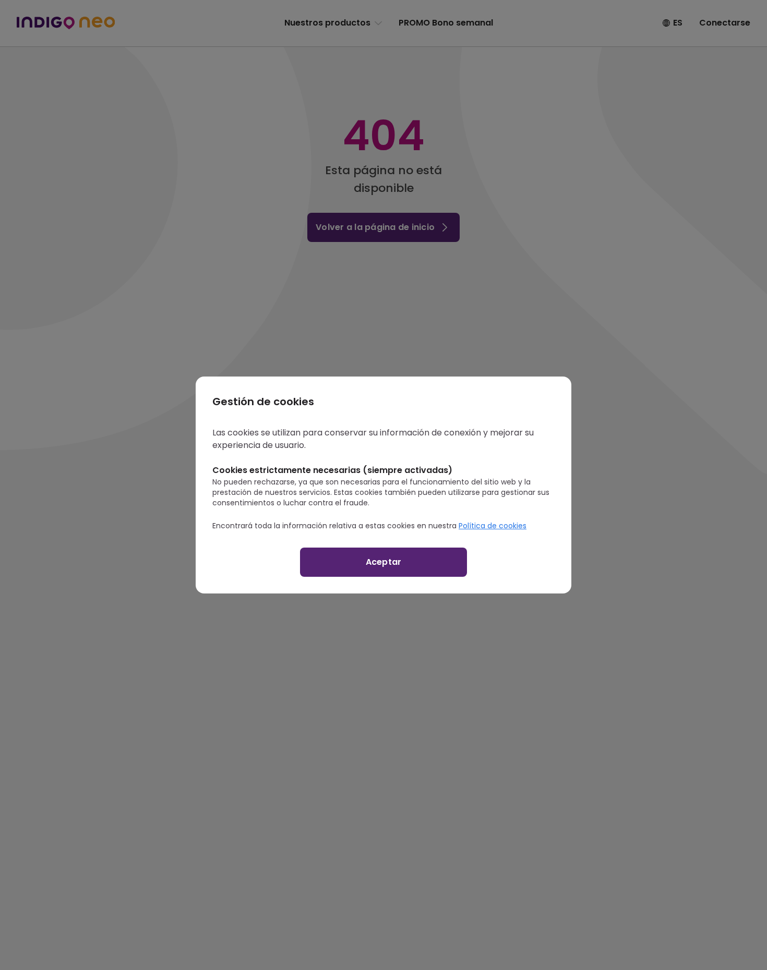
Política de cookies (492, 525)
